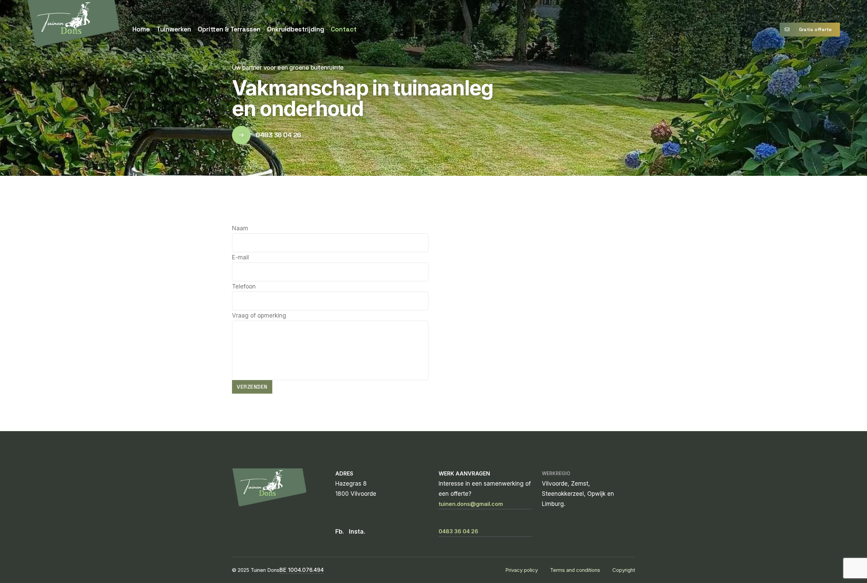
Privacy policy (521, 570)
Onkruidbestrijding (295, 29)
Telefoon (244, 286)
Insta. (357, 531)
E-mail (240, 257)
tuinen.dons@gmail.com (471, 503)
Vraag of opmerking (259, 315)
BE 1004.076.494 (301, 569)
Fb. (339, 531)
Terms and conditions (575, 570)
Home (141, 29)
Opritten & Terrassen (229, 29)
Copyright (623, 570)
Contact (344, 29)
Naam (240, 228)
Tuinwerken (173, 29)
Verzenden (252, 386)
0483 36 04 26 (278, 135)
